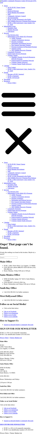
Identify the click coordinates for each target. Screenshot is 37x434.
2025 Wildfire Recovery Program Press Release (22, 21)
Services (6, 33)
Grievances (11, 31)
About (6, 6)
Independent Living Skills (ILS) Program (20, 36)
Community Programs (14, 52)
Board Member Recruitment (16, 12)
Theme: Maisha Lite (16, 338)
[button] (18, 122)
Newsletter (7, 79)
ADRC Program (16, 38)
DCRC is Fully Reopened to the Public (19, 19)
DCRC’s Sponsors (13, 76)
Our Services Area (13, 35)
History (10, 9)
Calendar (6, 65)
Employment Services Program (17, 53)
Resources (7, 81)
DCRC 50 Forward (13, 77)
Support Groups (16, 48)
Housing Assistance (17, 42)
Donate (6, 72)
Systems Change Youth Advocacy (21, 64)
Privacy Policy (12, 83)
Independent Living (10, 26)
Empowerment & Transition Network (22, 60)
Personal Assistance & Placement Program (24, 47)
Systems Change (13, 55)
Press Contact (12, 67)
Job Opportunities (13, 18)
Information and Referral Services (21, 43)
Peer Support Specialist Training (21, 45)
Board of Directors (13, 11)
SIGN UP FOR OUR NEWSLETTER (12, 424)
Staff (9, 14)
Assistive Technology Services (20, 40)
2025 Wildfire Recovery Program (21, 50)
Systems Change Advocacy (19, 62)
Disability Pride (12, 28)
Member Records (13, 30)
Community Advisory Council (17, 16)
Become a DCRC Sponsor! (16, 74)
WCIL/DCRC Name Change (16, 7)
